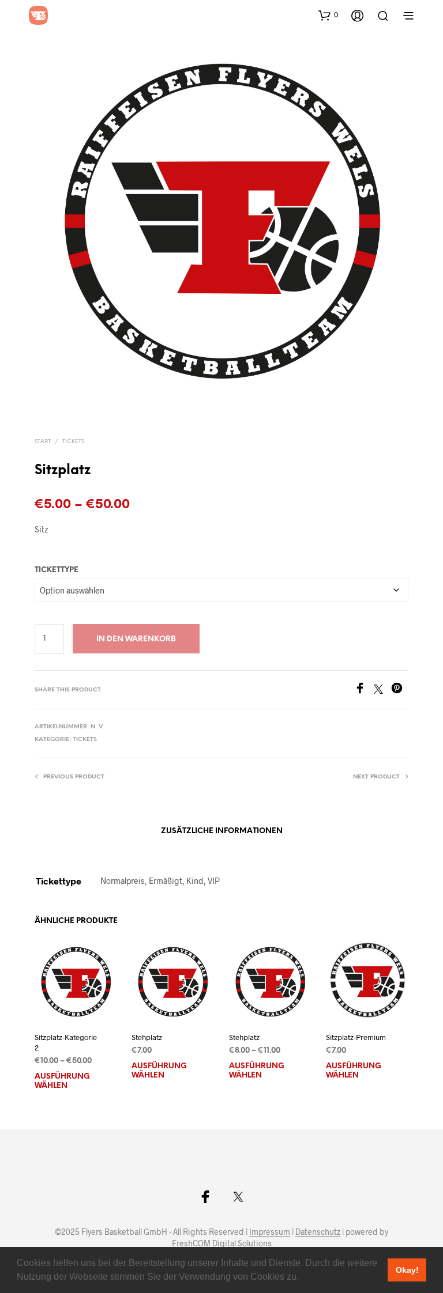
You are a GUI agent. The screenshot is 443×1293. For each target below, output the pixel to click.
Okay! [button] (407, 1270)
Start (43, 441)
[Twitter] (382, 690)
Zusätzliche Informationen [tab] (222, 831)
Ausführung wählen (62, 1081)
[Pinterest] (399, 690)
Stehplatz (147, 1037)
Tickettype (56, 570)
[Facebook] (364, 690)
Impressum (269, 1232)
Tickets (73, 441)
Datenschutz (317, 1232)
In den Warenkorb (136, 639)
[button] (303, 1278)
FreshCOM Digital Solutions (222, 1243)
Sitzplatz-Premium (356, 1037)
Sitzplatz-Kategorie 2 (66, 1043)
